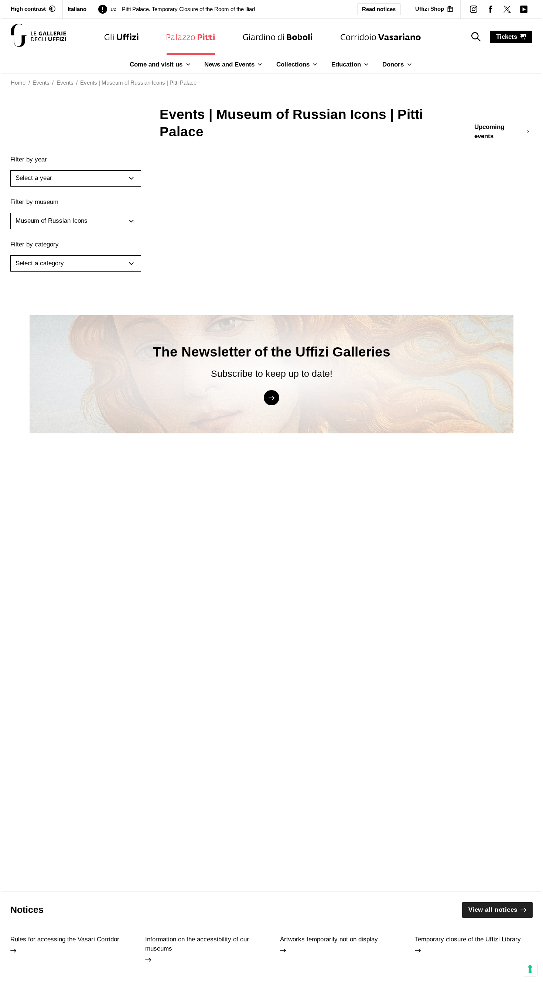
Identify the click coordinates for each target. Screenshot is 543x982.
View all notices (493, 909)
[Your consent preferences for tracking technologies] (530, 969)
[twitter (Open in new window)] (507, 9)
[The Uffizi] (122, 37)
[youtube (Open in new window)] (523, 9)
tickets (506, 36)
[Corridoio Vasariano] (381, 37)
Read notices (379, 9)
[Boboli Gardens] (278, 37)
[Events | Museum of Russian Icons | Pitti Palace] (38, 37)
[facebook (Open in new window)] (490, 9)
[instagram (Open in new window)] (473, 9)
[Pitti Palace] (191, 37)
